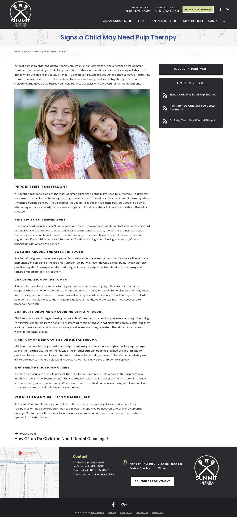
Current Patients (93, 474)
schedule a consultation (79, 413)
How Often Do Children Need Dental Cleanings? (192, 107)
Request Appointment (198, 9)
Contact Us (216, 20)
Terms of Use (142, 512)
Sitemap (112, 512)
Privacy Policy (126, 512)
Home (17, 51)
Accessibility (158, 512)
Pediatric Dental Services (155, 20)
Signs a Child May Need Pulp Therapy (193, 94)
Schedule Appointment (152, 481)
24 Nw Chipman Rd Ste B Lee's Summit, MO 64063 (88, 464)
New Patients (91, 470)
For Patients (191, 20)
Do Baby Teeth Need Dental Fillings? (192, 120)
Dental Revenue (97, 512)
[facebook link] (220, 9)
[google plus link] (227, 9)
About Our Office (115, 20)
